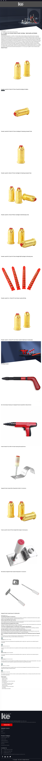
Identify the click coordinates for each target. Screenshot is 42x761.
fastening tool (13, 722)
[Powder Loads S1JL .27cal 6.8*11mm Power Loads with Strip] (21, 277)
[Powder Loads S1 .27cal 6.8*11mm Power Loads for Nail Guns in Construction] (21, 319)
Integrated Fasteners (4, 742)
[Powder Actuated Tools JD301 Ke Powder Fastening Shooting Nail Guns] (21, 425)
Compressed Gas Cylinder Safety (7, 684)
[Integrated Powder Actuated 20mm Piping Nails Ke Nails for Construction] (21, 467)
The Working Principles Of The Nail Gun (8, 616)
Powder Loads (3, 739)
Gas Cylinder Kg (4, 682)
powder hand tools (23, 722)
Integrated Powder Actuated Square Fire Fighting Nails (10, 613)
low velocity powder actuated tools (31, 722)
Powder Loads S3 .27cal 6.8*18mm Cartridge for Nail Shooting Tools (15, 214)
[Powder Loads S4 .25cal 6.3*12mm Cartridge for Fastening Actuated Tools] (21, 152)
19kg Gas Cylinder (5, 685)
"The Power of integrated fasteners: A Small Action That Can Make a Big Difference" (16, 626)
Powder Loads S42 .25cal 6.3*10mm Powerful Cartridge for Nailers (14, 89)
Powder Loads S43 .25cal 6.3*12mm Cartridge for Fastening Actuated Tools (16, 131)
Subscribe (7, 725)
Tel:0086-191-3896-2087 (7, 751)
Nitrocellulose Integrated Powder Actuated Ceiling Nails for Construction (13, 571)
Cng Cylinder (4, 687)
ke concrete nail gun (4, 722)
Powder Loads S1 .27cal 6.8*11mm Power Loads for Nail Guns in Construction (17, 339)
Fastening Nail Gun (4, 740)
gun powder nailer (17, 722)
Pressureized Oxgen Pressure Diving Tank (8, 681)
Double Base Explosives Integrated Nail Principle (9, 623)
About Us (2, 729)
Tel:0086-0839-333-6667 (8, 749)
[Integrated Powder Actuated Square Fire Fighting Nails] (21, 592)
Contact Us (3, 733)
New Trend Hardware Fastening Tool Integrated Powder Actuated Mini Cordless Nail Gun (16, 404)
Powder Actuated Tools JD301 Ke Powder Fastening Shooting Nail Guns (13, 446)
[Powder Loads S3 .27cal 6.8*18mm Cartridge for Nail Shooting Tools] (21, 194)
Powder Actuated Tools (5, 737)
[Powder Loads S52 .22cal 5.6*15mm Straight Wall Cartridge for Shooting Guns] (21, 235)
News (2, 731)
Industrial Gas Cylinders (5, 745)
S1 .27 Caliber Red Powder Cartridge (7, 683)
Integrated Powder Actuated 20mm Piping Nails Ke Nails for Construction (13, 488)
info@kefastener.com (7, 752)
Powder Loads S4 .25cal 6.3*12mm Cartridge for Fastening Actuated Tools (16, 173)
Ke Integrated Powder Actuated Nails (8, 686)
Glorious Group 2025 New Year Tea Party (8, 619)
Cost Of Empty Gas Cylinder (6, 688)
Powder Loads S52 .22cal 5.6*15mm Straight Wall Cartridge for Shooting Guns (17, 256)
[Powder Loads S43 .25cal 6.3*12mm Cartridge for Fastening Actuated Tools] (21, 110)
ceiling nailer (8, 722)
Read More (3, 90)
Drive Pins (2, 743)
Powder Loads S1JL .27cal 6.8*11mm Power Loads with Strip (13, 298)
